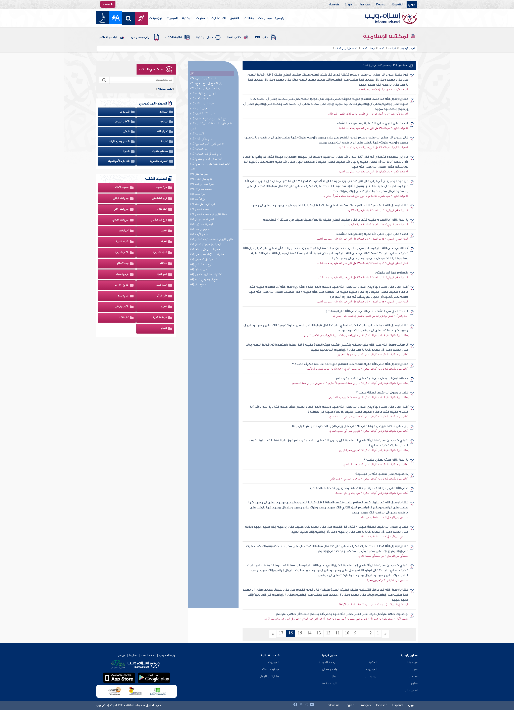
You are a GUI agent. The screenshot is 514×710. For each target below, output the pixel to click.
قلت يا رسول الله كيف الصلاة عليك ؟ (382, 392)
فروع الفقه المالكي (120, 198)
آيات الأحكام (122, 263)
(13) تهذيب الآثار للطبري (202, 113)
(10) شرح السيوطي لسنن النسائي (206, 154)
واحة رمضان (329, 669)
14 (309, 633)
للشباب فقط (329, 683)
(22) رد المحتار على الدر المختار (205, 88)
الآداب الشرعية (122, 122)
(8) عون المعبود (197, 194)
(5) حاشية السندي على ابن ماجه (205, 249)
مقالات (249, 18)
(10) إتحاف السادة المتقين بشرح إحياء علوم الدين (210, 167)
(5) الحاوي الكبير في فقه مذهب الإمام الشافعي (211, 239)
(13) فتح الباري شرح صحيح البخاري (208, 118)
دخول (107, 4)
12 (328, 633)
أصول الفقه (163, 132)
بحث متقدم (165, 88)
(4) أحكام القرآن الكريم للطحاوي (206, 274)
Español (397, 4)
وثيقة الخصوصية (167, 655)
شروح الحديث (122, 274)
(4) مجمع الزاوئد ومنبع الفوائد (204, 279)
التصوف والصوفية (159, 161)
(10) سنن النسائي (198, 149)
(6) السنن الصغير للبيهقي (202, 219)
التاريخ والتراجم (121, 285)
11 (338, 633)
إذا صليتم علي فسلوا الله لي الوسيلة (381, 474)
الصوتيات (202, 18)
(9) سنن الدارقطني (199, 174)
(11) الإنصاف (197, 133)
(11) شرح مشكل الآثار (201, 138)
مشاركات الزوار (269, 676)
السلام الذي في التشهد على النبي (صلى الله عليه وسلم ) (367, 311)
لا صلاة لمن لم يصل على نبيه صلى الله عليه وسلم (372, 378)
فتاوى (414, 683)
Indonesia (333, 4)
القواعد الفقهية (122, 241)
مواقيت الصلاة (270, 669)
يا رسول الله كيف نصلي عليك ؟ (386, 459)
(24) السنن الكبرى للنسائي (203, 78)
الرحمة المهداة (328, 662)
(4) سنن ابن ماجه (198, 269)
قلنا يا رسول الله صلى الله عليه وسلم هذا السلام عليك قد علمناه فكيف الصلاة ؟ (350, 364)
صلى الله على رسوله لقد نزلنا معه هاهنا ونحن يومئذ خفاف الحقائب (359, 488)
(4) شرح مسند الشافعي (201, 264)
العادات (164, 122)
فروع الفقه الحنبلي (121, 209)
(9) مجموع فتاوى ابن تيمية (202, 184)
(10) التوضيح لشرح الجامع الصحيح (207, 144)
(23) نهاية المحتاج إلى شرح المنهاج (206, 83)
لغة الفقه (163, 263)
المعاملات (125, 112)
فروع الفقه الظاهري (159, 220)
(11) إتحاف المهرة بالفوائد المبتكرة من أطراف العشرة (211, 126)
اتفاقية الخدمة (148, 655)
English (349, 4)
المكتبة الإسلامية (387, 36)
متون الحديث (161, 187)
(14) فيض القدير (198, 108)
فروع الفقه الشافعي (120, 220)
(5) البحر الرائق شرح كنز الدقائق (205, 244)
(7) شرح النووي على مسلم (202, 204)
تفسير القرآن (162, 274)
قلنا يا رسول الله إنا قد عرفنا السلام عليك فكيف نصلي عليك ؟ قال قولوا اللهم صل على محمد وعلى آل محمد (329, 205)
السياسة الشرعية (160, 252)
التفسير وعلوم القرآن (119, 141)
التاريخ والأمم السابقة (119, 161)
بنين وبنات (156, 18)
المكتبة (187, 18)
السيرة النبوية (161, 285)
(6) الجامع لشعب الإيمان (201, 224)
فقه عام (164, 328)
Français (365, 4)
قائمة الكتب (173, 37)
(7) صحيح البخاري (199, 209)
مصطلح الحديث (160, 151)
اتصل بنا (133, 655)
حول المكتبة (204, 37)
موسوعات (265, 18)
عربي (411, 4)
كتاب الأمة (234, 37)
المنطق (126, 132)
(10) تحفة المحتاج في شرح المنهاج (206, 159)
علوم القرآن (162, 296)
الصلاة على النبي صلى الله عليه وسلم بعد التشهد (372, 123)
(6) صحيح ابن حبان (200, 229)
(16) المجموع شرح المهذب (203, 93)
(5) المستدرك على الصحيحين (203, 259)
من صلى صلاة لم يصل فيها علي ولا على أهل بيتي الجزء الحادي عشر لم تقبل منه (350, 426)
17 (281, 633)
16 (290, 633)
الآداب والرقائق (121, 306)
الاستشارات (218, 18)
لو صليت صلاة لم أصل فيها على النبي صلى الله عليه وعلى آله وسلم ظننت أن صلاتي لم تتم (342, 614)
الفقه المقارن (162, 209)
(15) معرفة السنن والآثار (202, 103)
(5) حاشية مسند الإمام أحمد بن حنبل (207, 254)
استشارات (411, 690)
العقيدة (165, 141)
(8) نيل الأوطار (197, 199)
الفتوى (234, 18)
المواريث (172, 18)
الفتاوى (164, 231)
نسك (334, 676)
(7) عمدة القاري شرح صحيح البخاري (208, 214)
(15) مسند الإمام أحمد (200, 98)
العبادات (164, 112)
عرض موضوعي (141, 37)
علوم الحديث (122, 296)
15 (300, 633)
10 (347, 633)
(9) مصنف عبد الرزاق (201, 189)
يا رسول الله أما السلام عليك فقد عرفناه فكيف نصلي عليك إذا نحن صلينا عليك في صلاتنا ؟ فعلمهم (335, 219)
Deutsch (381, 4)
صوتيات (413, 669)
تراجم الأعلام (108, 37)
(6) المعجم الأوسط (199, 234)
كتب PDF (261, 37)
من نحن (121, 655)
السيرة (126, 151)
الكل (192, 73)
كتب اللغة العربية (160, 317)
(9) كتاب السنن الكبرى (201, 179)
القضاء (164, 241)
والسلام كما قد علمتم (391, 272)
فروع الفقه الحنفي (159, 198)
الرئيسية (280, 18)
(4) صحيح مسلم (198, 284)
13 (319, 633)
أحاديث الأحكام (121, 187)
